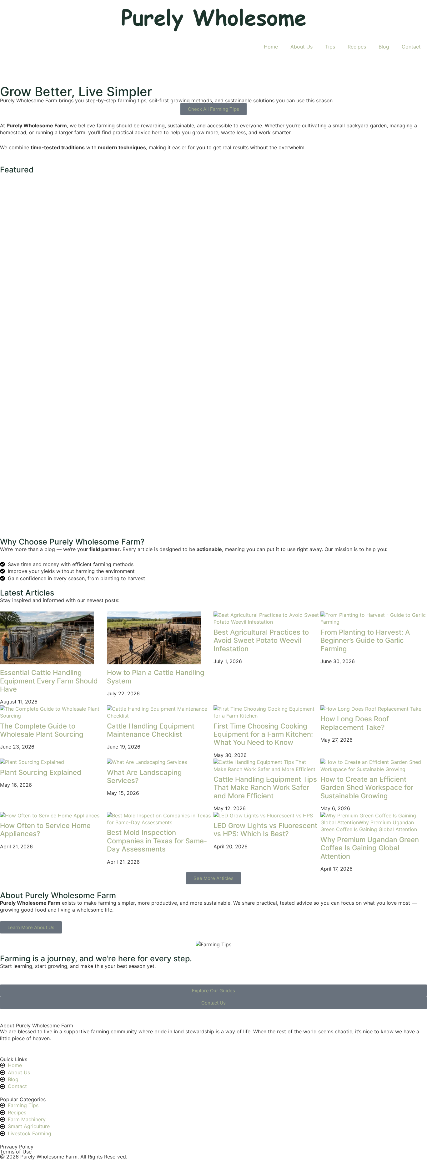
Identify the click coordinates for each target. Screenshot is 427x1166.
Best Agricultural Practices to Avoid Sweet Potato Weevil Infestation (261, 640)
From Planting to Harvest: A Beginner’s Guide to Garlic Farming (365, 640)
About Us (301, 46)
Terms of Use (16, 1151)
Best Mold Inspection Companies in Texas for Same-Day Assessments (157, 840)
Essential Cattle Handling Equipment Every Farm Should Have (49, 680)
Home (271, 46)
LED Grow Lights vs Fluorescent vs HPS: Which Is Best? (265, 829)
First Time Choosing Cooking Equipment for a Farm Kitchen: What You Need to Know (263, 734)
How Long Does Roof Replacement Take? (354, 723)
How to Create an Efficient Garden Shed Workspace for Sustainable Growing (366, 787)
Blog (384, 46)
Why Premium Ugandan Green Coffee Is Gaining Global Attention (369, 848)
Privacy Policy (16, 1146)
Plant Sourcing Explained (40, 772)
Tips (330, 46)
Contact (411, 46)
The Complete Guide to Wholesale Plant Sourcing (41, 730)
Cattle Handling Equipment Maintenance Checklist (150, 730)
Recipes (357, 46)
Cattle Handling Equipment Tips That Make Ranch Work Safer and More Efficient (265, 787)
